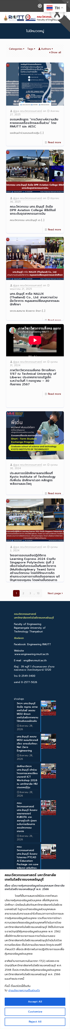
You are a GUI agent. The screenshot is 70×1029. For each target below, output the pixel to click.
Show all (56, 52)
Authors (46, 49)
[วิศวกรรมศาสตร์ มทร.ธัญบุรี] (32, 17)
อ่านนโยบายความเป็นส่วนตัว (24, 990)
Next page (54, 593)
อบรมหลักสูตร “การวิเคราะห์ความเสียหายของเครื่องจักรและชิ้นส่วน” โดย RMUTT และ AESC (34, 123)
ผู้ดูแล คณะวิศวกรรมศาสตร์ (27, 111)
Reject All (35, 1022)
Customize (35, 1012)
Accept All (35, 1002)
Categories (15, 49)
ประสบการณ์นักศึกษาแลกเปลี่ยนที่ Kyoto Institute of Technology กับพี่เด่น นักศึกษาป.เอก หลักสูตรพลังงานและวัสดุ (33, 478)
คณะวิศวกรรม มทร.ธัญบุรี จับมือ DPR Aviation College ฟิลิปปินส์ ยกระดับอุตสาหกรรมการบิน (33, 210)
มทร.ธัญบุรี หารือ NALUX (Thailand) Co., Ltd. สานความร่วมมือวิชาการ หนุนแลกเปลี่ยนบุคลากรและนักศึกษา (35, 299)
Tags (30, 49)
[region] (35, 949)
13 (38, 593)
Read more (54, 142)
